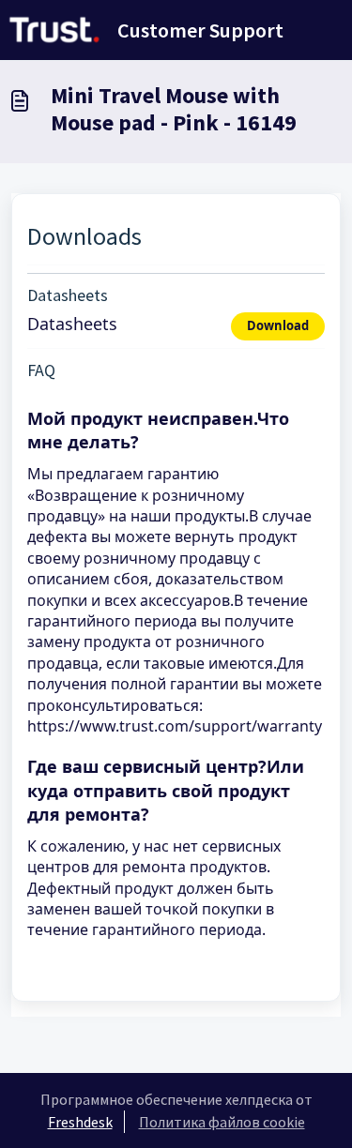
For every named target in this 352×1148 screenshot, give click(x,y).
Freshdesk (80, 1121)
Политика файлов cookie (222, 1121)
